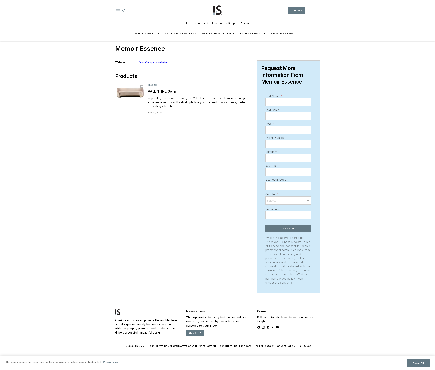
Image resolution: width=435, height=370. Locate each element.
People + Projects (252, 33)
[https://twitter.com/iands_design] (272, 327)
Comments (272, 209)
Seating (152, 85)
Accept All (418, 363)
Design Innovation (146, 33)
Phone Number (275, 138)
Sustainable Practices (180, 33)
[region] (217, 363)
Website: (120, 62)
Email (270, 124)
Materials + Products (285, 33)
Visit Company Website (153, 62)
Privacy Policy (110, 362)
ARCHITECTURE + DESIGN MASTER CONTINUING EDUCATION (183, 346)
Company (271, 151)
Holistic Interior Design (217, 33)
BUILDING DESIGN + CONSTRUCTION (275, 346)
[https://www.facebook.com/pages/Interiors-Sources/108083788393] (258, 327)
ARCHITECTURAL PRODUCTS (236, 346)
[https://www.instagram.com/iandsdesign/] (263, 327)
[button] (117, 10)
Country (271, 194)
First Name (273, 96)
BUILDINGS (305, 346)
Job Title (272, 165)
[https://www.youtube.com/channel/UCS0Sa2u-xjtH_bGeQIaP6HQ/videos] (277, 327)
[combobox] (288, 200)
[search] (124, 10)
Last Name (273, 110)
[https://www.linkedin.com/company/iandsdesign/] (268, 327)
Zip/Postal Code (275, 179)
